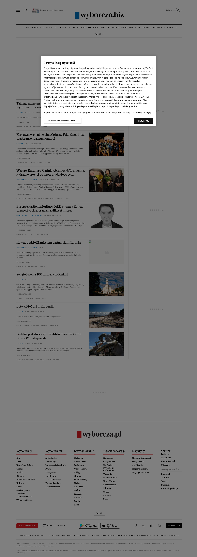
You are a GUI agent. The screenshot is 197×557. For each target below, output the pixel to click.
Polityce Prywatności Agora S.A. (121, 106)
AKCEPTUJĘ (143, 121)
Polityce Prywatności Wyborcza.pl (89, 106)
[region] (98, 91)
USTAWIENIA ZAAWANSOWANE (62, 121)
